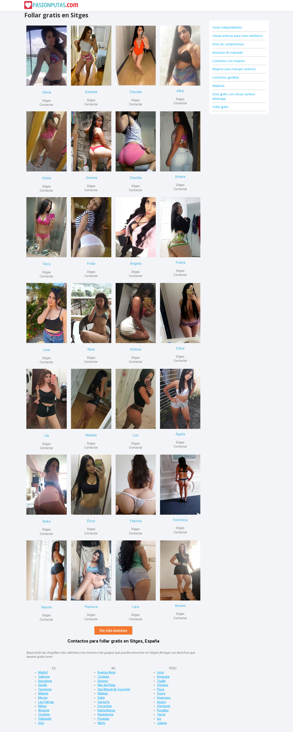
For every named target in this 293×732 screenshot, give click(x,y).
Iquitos (161, 702)
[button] (113, 630)
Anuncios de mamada (227, 52)
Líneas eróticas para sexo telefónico (237, 36)
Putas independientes (227, 27)
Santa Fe (104, 702)
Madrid (43, 672)
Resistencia (105, 714)
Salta (101, 697)
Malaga (43, 693)
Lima (160, 672)
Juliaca (162, 723)
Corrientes (105, 706)
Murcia (42, 697)
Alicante (43, 710)
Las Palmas (46, 702)
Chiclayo (162, 685)
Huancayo (164, 697)
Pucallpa (163, 710)
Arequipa (163, 676)
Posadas (103, 718)
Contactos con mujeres (228, 61)
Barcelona (45, 681)
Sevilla (42, 685)
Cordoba (44, 714)
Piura (160, 689)
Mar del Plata (106, 685)
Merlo (101, 723)
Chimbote (163, 706)
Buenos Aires (107, 672)
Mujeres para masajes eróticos (234, 69)
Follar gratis (220, 107)
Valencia (44, 676)
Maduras (218, 86)
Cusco (161, 693)
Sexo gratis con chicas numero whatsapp (233, 96)
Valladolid (44, 718)
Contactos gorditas (225, 77)
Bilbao (42, 706)
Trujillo (161, 681)
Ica (159, 718)
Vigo (41, 723)
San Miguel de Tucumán (114, 689)
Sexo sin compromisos (228, 44)
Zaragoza (44, 689)
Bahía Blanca (106, 710)
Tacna (161, 714)
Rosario (103, 681)
